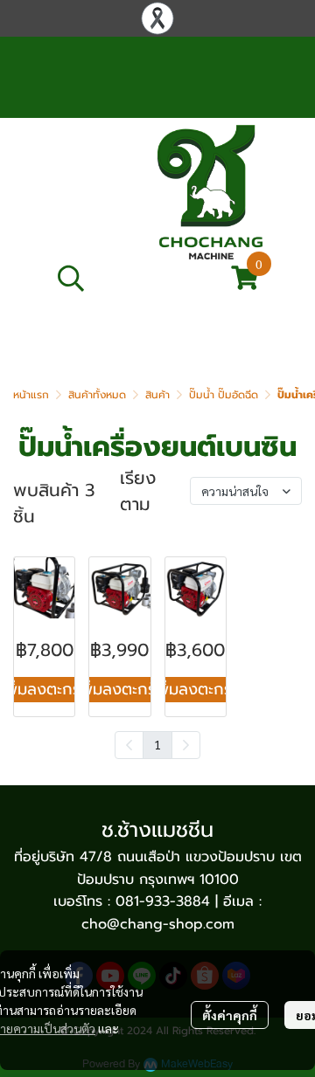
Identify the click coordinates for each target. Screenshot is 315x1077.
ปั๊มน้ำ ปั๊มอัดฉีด (223, 395)
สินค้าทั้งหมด (97, 395)
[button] (133, 277)
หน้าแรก (31, 395)
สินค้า (157, 395)
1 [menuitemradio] (157, 744)
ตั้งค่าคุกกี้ (229, 1015)
